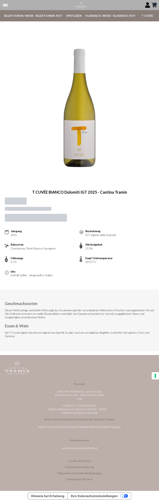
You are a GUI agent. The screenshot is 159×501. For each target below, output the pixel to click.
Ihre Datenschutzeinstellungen (94, 496)
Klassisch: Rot (124, 15)
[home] (81, 5)
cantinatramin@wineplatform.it (79, 448)
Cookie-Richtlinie (79, 461)
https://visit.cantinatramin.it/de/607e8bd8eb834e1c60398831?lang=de (79, 426)
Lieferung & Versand (79, 479)
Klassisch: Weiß (98, 15)
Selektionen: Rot (48, 15)
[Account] (147, 5)
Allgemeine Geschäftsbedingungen (79, 473)
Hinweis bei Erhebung (47, 496)
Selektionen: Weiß (18, 15)
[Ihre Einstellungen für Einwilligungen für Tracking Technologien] (155, 375)
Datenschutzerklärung (79, 467)
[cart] (154, 5)
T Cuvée (147, 15)
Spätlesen (74, 15)
